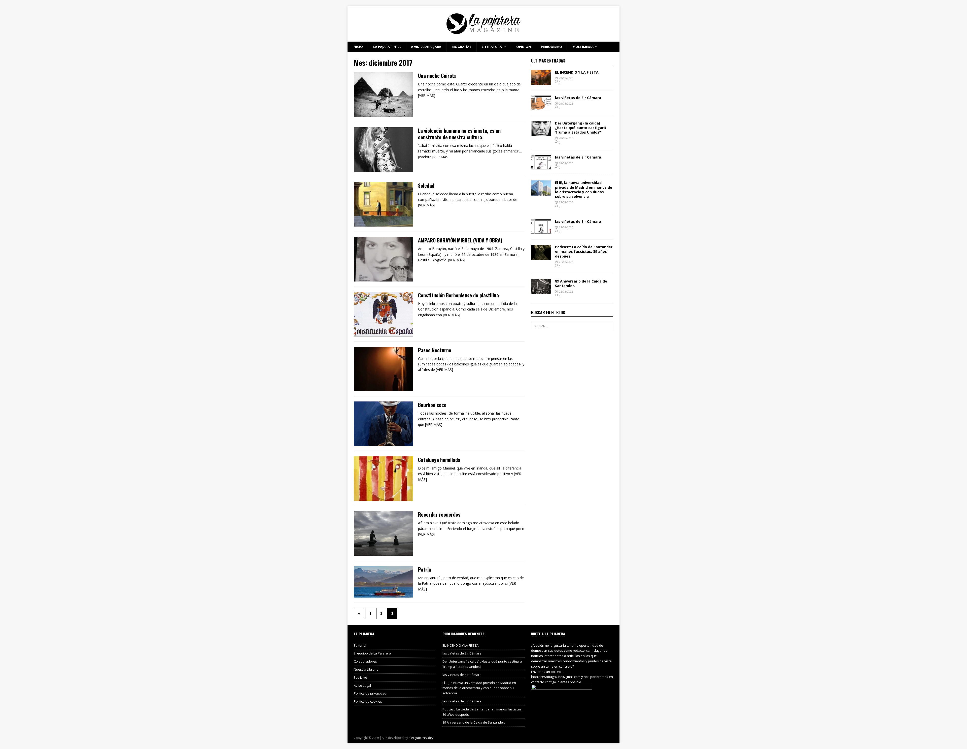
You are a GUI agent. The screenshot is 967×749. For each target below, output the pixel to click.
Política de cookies (368, 701)
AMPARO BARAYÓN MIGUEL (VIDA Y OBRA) (460, 240)
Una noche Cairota (437, 75)
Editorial (360, 645)
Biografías (461, 46)
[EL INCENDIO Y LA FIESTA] (541, 82)
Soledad (426, 185)
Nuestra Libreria (366, 669)
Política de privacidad (370, 693)
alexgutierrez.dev (421, 738)
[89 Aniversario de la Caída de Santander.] (541, 291)
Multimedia (583, 46)
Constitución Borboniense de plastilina (458, 295)
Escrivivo (360, 677)
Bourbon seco (432, 405)
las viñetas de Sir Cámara (578, 97)
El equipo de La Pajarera (372, 653)
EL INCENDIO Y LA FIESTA (577, 72)
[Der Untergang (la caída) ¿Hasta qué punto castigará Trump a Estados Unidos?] (541, 133)
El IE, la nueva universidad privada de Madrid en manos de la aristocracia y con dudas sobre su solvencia (583, 189)
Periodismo (551, 46)
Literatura (492, 46)
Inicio (358, 46)
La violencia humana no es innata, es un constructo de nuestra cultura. (459, 134)
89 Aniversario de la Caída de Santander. (581, 283)
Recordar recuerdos (439, 514)
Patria (424, 569)
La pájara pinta (387, 46)
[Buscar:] (572, 326)
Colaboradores (365, 661)
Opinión (523, 46)
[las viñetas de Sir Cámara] (541, 107)
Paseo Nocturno (434, 350)
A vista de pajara (426, 46)
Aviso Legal (362, 685)
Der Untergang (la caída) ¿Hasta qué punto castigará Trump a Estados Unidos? (580, 128)
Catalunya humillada (439, 459)
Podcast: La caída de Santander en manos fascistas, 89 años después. (583, 251)
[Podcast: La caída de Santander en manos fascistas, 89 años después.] (541, 257)
